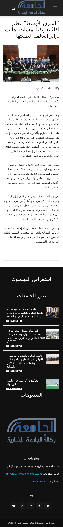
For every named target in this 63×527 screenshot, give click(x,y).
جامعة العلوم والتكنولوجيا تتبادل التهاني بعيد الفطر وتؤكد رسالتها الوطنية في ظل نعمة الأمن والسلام (24, 360)
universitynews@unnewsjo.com (24, 473)
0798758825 (39, 481)
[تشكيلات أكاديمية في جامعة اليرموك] (52, 384)
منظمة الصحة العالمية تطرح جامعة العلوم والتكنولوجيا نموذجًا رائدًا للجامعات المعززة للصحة (25, 312)
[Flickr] (30, 505)
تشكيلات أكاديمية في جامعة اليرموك (22, 382)
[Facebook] (39, 505)
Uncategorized (14, 321)
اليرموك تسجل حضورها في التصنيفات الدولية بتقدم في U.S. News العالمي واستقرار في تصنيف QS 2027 (25, 335)
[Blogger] (47, 505)
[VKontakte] (13, 505)
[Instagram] (22, 505)
